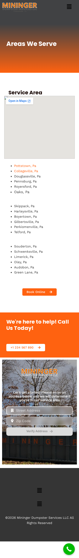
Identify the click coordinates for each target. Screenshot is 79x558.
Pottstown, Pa (25, 166)
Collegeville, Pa (26, 171)
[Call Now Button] (69, 549)
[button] (69, 7)
